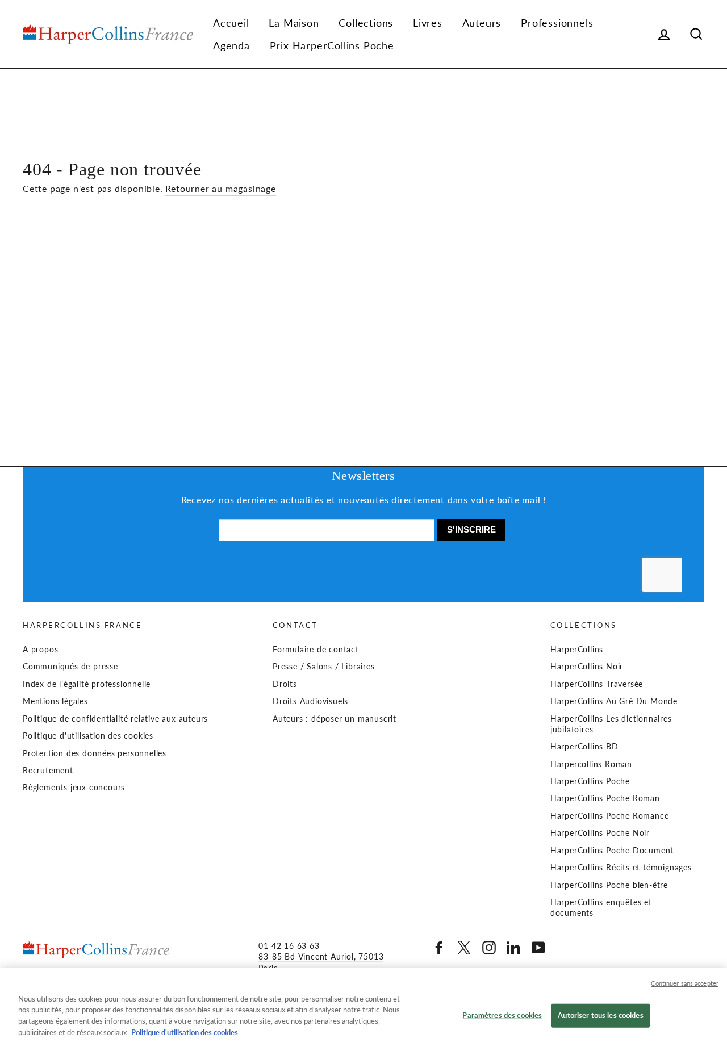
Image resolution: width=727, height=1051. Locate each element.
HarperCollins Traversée (596, 684)
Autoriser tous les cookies (600, 1015)
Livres (427, 22)
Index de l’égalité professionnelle (87, 684)
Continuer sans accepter (684, 983)
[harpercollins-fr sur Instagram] (489, 947)
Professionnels (557, 22)
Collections (366, 22)
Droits (285, 684)
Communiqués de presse (70, 666)
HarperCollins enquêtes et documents (601, 908)
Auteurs (482, 22)
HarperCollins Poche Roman (605, 798)
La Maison (294, 22)
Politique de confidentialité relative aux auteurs (115, 718)
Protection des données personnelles (94, 753)
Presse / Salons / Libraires (324, 666)
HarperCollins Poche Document (612, 850)
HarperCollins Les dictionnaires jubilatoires (611, 724)
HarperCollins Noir (586, 666)
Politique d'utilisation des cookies (88, 735)
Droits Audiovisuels (310, 701)
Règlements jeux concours (74, 787)
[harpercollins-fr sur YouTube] (538, 947)
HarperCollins (576, 649)
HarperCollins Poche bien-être (609, 885)
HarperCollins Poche (590, 781)
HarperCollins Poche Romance (609, 815)
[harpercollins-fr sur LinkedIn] (513, 947)
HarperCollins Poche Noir (600, 833)
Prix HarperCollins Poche (332, 45)
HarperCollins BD (584, 746)
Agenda (231, 45)
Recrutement (48, 770)
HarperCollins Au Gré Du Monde (614, 701)
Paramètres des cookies (502, 1015)
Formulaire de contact (316, 649)
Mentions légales (55, 701)
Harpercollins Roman (591, 764)
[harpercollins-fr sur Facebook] (439, 947)
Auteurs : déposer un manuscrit (334, 718)
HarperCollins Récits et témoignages (621, 867)
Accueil (231, 22)
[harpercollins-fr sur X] (464, 947)
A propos (40, 649)
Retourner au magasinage (220, 188)
